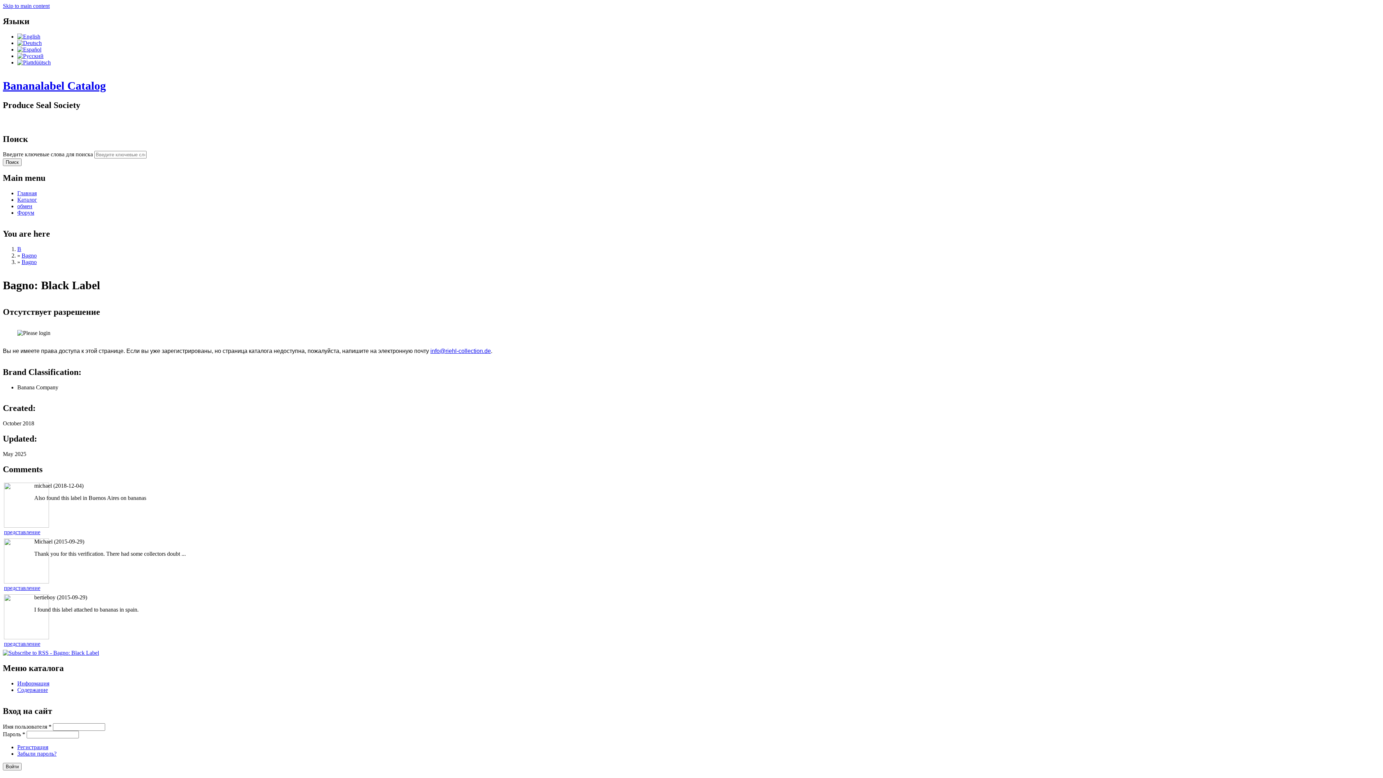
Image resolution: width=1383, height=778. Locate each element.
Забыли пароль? (37, 754)
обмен (24, 206)
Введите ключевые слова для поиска (48, 154)
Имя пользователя (27, 727)
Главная (27, 193)
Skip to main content (26, 6)
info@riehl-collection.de (460, 351)
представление (22, 532)
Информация (33, 683)
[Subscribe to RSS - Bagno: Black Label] (51, 653)
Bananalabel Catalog (54, 85)
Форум (25, 213)
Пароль (14, 734)
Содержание (32, 690)
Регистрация (32, 747)
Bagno (29, 255)
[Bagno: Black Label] (28, 36)
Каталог (27, 200)
